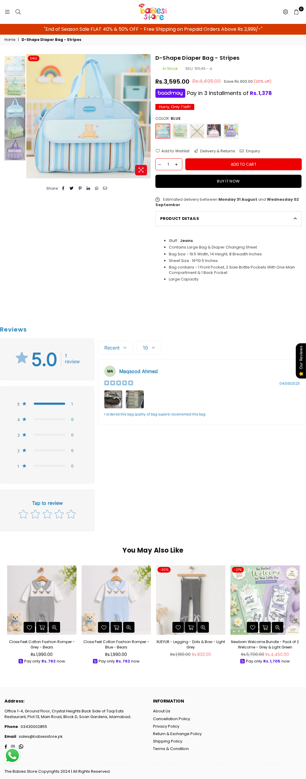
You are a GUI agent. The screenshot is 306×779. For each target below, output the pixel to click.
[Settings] (285, 11)
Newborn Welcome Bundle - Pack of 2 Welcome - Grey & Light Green (265, 644)
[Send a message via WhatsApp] (12, 755)
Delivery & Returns (217, 151)
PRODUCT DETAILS (179, 218)
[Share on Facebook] (63, 188)
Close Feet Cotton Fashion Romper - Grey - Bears (42, 644)
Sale (33, 58)
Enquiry (252, 151)
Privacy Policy (166, 726)
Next (145, 116)
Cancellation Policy (171, 719)
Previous (31, 116)
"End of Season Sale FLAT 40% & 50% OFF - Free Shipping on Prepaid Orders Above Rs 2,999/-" (153, 29)
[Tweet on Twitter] (72, 188)
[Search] (18, 11)
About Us (161, 711)
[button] (47, 403)
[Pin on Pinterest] (80, 188)
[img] (118, 384)
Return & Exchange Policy (177, 734)
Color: (167, 118)
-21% (238, 569)
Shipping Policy (167, 741)
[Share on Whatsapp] (97, 188)
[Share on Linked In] (88, 188)
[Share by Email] (105, 188)
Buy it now (228, 181)
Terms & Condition (171, 749)
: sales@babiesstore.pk (39, 736)
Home (9, 39)
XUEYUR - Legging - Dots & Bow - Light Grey (190, 644)
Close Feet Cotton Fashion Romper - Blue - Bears (116, 644)
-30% (164, 569)
